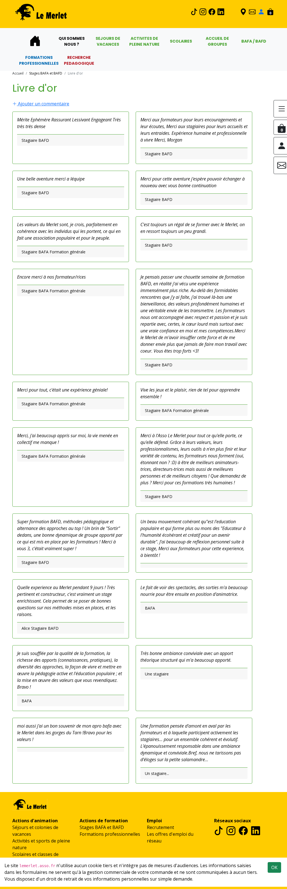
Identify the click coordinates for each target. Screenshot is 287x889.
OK (274, 867)
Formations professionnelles (110, 834)
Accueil (18, 73)
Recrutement (160, 827)
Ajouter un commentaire (43, 104)
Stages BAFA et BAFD (102, 827)
